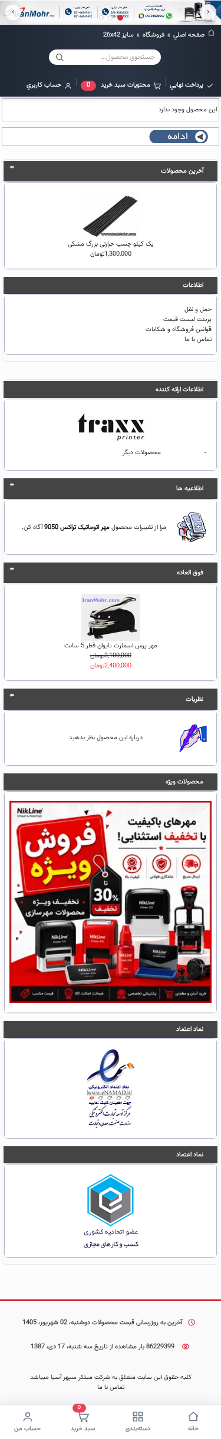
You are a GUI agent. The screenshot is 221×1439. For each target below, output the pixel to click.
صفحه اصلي (188, 35)
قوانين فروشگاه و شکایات (179, 330)
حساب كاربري (44, 85)
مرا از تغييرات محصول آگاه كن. (94, 527)
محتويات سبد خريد (118, 85)
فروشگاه (153, 35)
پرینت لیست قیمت (187, 320)
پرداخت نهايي (186, 85)
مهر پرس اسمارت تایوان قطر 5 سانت (110, 646)
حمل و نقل (198, 310)
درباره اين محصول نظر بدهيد (106, 738)
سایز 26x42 (118, 35)
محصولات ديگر (142, 453)
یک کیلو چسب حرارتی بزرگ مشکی (110, 244)
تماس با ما (198, 340)
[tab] (120, 18)
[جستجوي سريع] (59, 57)
